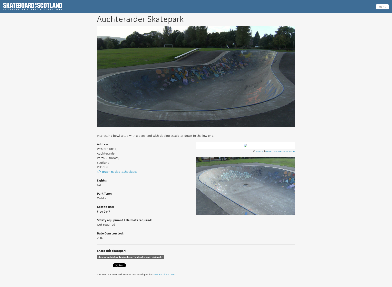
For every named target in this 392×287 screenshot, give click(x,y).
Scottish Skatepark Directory (32, 6)
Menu (382, 7)
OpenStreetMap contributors (280, 151)
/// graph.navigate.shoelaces (117, 172)
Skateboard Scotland (163, 274)
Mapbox (259, 151)
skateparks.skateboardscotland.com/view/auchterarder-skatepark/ (130, 257)
